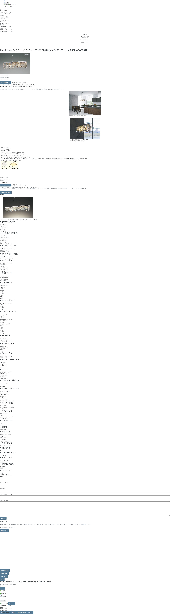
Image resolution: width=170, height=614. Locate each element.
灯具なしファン (3, 266)
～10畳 (1, 292)
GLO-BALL (3, 21)
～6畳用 (2, 288)
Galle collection (4, 413)
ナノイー (2, 450)
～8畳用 (2, 290)
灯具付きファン (3, 264)
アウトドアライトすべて (6, 434)
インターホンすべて (5, 460)
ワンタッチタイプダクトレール (7, 248)
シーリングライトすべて (6, 303)
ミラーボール (3, 242)
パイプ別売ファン (4, 271)
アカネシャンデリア (5, 20)
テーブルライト (3, 364)
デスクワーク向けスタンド (6, 417)
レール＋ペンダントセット (6, 258)
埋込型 (1, 351)
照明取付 (2, 15)
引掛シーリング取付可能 (6, 356)
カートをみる (4, 603)
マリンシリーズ (3, 320)
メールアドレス (4, 482)
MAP (2, 588)
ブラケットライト (4, 399)
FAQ (2, 579)
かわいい (2, 325)
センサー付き (3, 439)
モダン (1, 296)
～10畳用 (2, 308)
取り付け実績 (4, 573)
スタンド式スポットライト (6, 341)
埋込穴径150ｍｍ (4, 280)
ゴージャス (2, 317)
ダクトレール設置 (4, 17)
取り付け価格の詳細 (5, 192)
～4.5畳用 (2, 287)
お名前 (1, 476)
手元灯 (1, 349)
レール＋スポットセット (6, 256)
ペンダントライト (4, 240)
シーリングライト (4, 228)
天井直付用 (2, 466)
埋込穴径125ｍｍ (4, 279)
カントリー (2, 295)
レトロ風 (2, 316)
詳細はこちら (4, 530)
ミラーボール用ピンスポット (7, 243)
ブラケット (2, 367)
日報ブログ (3, 576)
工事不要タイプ (3, 348)
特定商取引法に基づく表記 (6, 31)
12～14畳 (2, 333)
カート (12, 603)
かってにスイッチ (4, 375)
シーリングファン (4, 224)
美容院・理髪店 (3, 430)
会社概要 (2, 25)
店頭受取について (4, 23)
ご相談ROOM (3, 18)
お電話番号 (2, 488)
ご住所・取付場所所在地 (6, 494)
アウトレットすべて (5, 391)
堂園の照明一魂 (4, 570)
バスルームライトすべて (6, 455)
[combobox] (28, 6)
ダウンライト (3, 229)
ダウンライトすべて (5, 276)
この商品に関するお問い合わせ (18, 82)
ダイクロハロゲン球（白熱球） (7, 407)
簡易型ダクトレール (5, 250)
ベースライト (3, 239)
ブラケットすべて (4, 383)
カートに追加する (5, 82)
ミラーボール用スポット (6, 340)
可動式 (1, 327)
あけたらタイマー (4, 377)
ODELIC (2, 423)
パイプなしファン (4, 268)
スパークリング (3, 405)
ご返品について (3, 28)
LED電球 (2, 409)
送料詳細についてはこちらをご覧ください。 (29, 85)
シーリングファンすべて (6, 263)
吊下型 (1, 298)
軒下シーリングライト (5, 441)
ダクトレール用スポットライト (7, 401)
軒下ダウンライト (4, 437)
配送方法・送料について (6, 29)
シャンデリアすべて (5, 285)
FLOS (1, 385)
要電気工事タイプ (4, 252)
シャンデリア (3, 231)
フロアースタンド (4, 418)
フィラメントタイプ (5, 324)
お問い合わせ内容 (4, 500)
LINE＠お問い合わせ (5, 13)
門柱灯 (1, 436)
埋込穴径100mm (4, 277)
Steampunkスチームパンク (6, 319)
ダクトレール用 (3, 357)
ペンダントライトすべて (6, 314)
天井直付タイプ (3, 346)
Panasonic (2, 425)
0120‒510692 (3, 10)
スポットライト (3, 236)
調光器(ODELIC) (4, 378)
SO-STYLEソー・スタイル (6, 372)
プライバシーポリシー (5, 26)
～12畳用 (2, 293)
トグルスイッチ (3, 373)
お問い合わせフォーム (5, 12)
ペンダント (2, 226)
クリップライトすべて (5, 446)
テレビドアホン (3, 462)
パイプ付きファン (4, 269)
